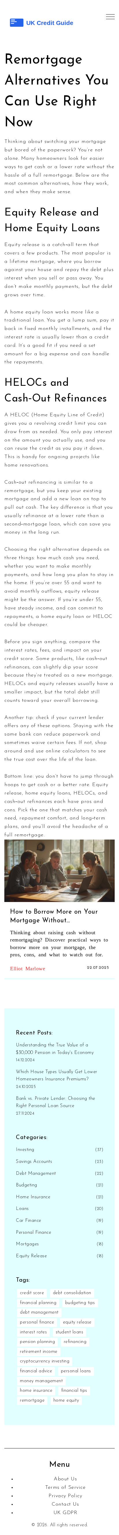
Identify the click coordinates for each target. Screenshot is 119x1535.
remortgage (32, 1400)
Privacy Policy (65, 1496)
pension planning (37, 1341)
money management (41, 1381)
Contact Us (65, 1504)
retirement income (38, 1351)
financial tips (74, 1390)
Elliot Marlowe (27, 968)
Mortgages (27, 1244)
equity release (77, 1322)
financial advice (36, 1371)
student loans (69, 1332)
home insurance (36, 1390)
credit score (32, 1293)
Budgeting (26, 1185)
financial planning (38, 1303)
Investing (25, 1149)
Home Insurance (33, 1197)
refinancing (75, 1341)
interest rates (33, 1332)
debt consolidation (72, 1293)
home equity (66, 1400)
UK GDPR (65, 1513)
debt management (39, 1312)
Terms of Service (65, 1487)
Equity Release (31, 1256)
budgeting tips (80, 1303)
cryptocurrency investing (44, 1361)
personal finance (37, 1322)
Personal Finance (33, 1232)
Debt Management (36, 1173)
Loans (22, 1208)
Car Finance (28, 1220)
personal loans (76, 1371)
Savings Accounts (34, 1161)
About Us (65, 1479)
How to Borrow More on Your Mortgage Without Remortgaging (54, 917)
